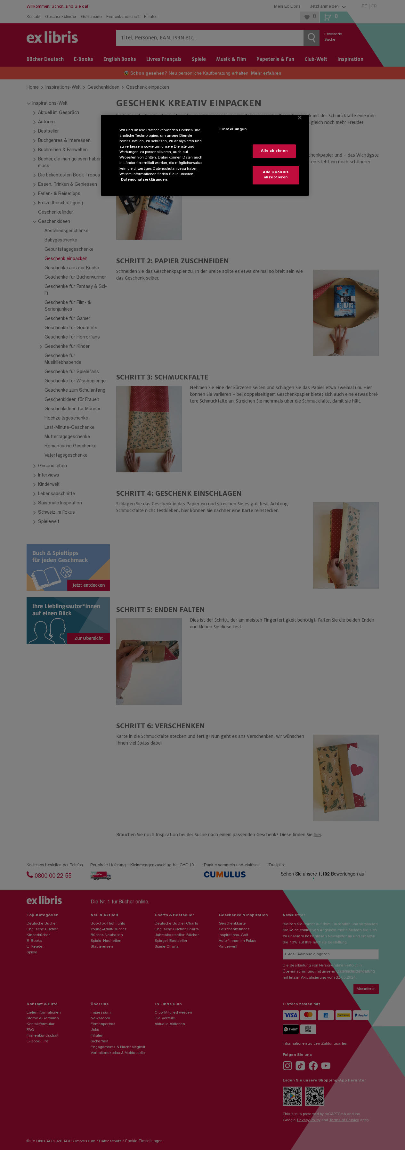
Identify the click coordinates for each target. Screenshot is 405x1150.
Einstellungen (233, 129)
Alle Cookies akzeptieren (275, 175)
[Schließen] (300, 117)
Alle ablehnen (274, 151)
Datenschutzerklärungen (144, 180)
